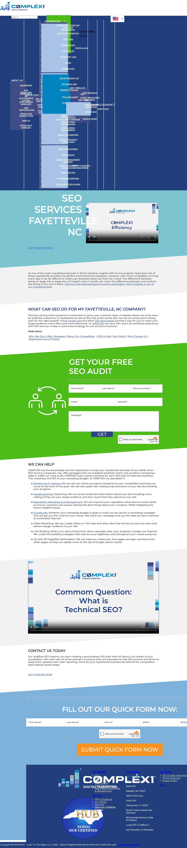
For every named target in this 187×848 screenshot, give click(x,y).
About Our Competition (26, 115)
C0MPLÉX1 (98, 323)
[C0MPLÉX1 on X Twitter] (123, 104)
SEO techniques (104, 320)
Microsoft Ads (68, 57)
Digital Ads (81, 48)
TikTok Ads (68, 51)
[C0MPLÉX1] (22, 9)
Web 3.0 (26, 121)
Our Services (52, 21)
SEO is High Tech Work (68, 184)
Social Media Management (68, 129)
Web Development (68, 149)
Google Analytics (44, 494)
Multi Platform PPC (68, 33)
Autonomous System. (128, 844)
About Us (17, 80)
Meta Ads (68, 39)
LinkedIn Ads (68, 45)
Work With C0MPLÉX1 (26, 126)
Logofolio (91, 112)
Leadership (26, 85)
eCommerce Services (68, 178)
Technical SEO (69, 84)
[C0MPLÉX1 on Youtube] (128, 104)
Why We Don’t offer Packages (47, 336)
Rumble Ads (68, 69)
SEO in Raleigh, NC (69, 78)
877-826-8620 (134, 776)
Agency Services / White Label (68, 141)
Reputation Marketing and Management (58, 502)
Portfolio (103, 109)
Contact (109, 104)
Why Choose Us (137, 336)
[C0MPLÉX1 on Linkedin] (118, 104)
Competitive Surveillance (68, 123)
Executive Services (68, 135)
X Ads (68, 63)
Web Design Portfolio (91, 106)
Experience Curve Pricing (44, 339)
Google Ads (75, 320)
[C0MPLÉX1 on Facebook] (134, 104)
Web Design (68, 155)
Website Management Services (68, 161)
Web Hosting (68, 172)
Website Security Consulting (68, 166)
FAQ (162, 785)
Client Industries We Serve (90, 99)
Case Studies (90, 119)
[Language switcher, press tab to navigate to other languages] (117, 18)
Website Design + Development (81, 166)
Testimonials (90, 93)
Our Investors (26, 91)
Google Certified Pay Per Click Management (68, 27)
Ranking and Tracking (47, 483)
